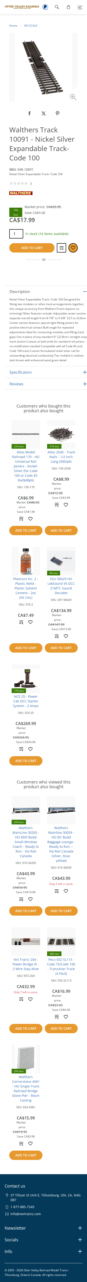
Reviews (16, 383)
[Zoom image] (74, 98)
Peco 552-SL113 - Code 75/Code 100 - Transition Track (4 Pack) (61, 966)
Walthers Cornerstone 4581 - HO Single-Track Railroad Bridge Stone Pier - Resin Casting (26, 1088)
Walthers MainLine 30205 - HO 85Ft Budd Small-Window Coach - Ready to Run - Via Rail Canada (26, 842)
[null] (29, 113)
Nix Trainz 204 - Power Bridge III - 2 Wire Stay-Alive (26, 964)
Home (13, 26)
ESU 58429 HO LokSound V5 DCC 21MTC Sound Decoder (61, 586)
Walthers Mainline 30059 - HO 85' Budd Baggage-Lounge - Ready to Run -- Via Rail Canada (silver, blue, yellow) (61, 844)
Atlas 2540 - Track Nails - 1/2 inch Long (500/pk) (61, 457)
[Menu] (80, 7)
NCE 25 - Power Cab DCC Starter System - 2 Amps (26, 701)
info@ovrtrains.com (25, 1214)
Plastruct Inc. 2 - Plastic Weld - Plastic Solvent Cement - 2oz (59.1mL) (25, 588)
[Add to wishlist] (30, 519)
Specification (21, 372)
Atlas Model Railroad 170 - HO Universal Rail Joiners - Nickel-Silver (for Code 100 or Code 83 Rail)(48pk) (25, 466)
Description (20, 291)
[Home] (19, 7)
